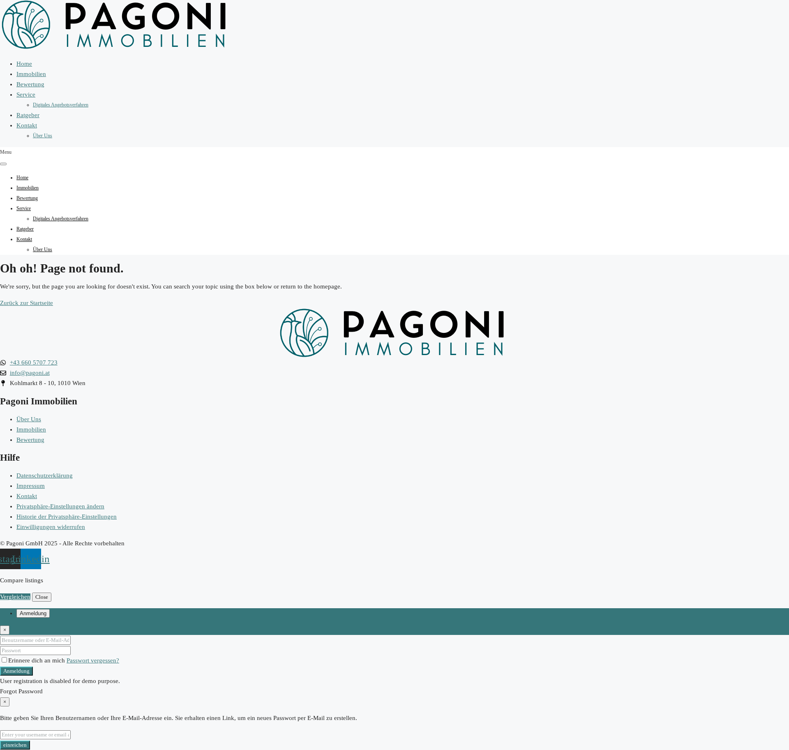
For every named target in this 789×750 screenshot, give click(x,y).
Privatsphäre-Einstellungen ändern (60, 506)
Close (41, 597)
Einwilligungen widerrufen (50, 527)
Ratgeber (27, 115)
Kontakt (26, 125)
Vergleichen (15, 596)
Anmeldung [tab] (33, 613)
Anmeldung (16, 671)
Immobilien (31, 74)
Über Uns (42, 135)
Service (25, 94)
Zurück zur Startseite (26, 303)
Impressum (30, 485)
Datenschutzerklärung (44, 475)
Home (24, 63)
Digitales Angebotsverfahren (60, 105)
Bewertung (30, 84)
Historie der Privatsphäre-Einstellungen (66, 516)
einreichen (15, 745)
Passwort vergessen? (93, 660)
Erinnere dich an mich (37, 660)
